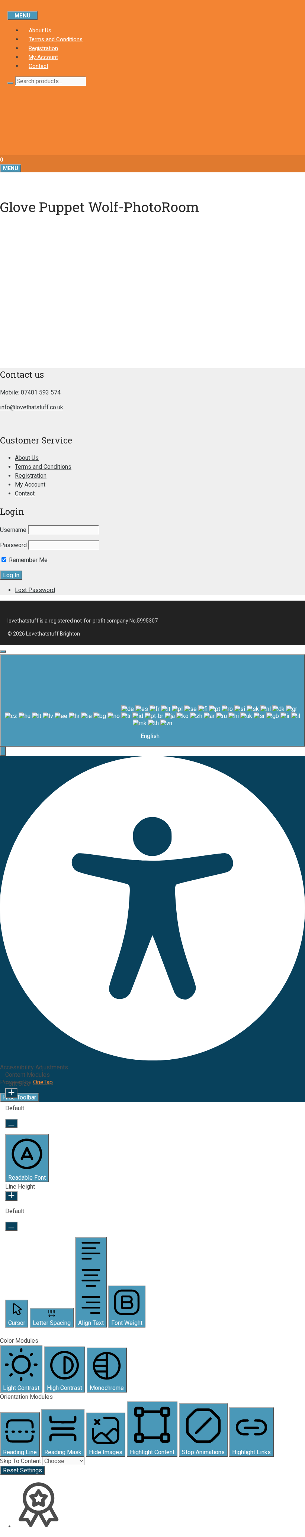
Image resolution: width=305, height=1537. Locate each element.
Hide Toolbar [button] (19, 1097)
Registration (43, 48)
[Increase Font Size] (11, 1093)
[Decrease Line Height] (11, 1226)
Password (13, 545)
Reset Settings (22, 1470)
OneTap (43, 1082)
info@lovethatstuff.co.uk (31, 407)
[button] (3, 751)
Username (13, 529)
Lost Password (35, 590)
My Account (43, 57)
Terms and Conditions (56, 39)
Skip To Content (21, 1461)
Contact (38, 66)
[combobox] (152, 700)
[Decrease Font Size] (11, 1123)
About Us (40, 30)
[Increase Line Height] (11, 1196)
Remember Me (27, 559)
